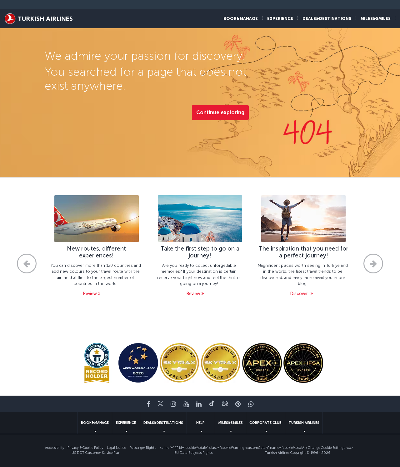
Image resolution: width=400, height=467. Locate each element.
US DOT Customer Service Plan (96, 453)
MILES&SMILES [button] (376, 18)
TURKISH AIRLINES (303, 423)
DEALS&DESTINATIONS (163, 423)
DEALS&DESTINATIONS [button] (326, 18)
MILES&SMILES (230, 423)
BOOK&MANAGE (95, 423)
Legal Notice (116, 448)
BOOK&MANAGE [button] (240, 18)
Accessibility (54, 448)
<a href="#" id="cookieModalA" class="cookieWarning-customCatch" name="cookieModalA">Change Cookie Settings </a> (256, 448)
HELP (200, 423)
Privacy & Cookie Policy (85, 448)
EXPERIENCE (126, 423)
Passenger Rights (143, 448)
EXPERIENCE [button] (280, 18)
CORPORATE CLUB (265, 423)
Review (90, 293)
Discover (299, 293)
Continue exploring (220, 112)
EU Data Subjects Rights (193, 453)
